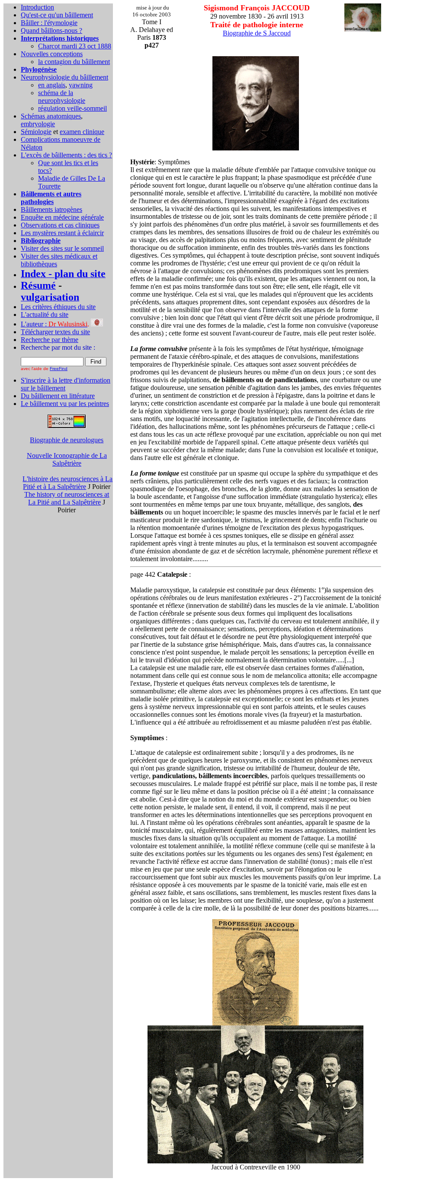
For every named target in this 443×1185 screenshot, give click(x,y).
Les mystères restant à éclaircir (62, 232)
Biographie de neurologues (66, 440)
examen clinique (82, 131)
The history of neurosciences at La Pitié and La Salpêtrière (66, 498)
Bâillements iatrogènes (51, 209)
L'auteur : (54, 324)
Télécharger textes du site (55, 331)
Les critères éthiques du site (58, 306)
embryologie (38, 124)
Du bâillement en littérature (58, 395)
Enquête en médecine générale (62, 217)
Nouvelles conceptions (52, 53)
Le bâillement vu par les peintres (65, 403)
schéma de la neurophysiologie (61, 96)
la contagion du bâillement (74, 61)
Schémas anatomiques (51, 116)
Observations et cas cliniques (60, 225)
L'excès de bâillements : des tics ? (66, 155)
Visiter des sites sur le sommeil (62, 248)
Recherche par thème (49, 339)
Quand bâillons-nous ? (51, 30)
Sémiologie (36, 131)
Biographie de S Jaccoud (257, 33)
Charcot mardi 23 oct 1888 (74, 46)
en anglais (51, 85)
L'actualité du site (44, 314)
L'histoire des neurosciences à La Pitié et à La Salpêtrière (67, 482)
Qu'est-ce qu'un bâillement (57, 15)
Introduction (37, 7)
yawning (81, 85)
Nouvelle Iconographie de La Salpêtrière (67, 459)
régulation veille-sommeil (72, 108)
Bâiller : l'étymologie (49, 22)
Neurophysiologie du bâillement (64, 77)
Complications (41, 139)
